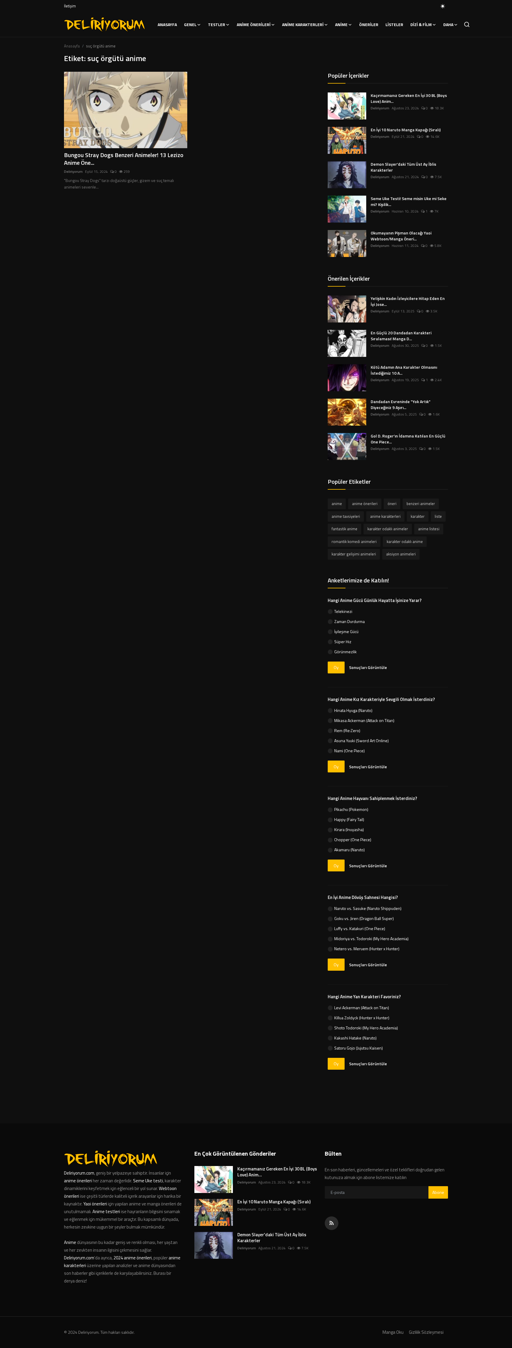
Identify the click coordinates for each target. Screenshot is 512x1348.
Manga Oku (393, 1332)
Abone (438, 1192)
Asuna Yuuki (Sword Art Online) (361, 740)
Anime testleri (106, 1211)
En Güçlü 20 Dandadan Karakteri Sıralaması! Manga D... (401, 336)
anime (337, 504)
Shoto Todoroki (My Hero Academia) (366, 1028)
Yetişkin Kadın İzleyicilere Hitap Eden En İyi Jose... (408, 301)
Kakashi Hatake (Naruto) (355, 1038)
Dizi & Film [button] (421, 24)
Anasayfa (167, 24)
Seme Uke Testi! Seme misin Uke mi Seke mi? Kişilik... (409, 201)
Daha (448, 24)
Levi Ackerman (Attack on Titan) (361, 1007)
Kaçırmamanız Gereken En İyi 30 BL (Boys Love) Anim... (409, 98)
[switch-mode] (442, 6)
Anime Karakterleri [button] (303, 24)
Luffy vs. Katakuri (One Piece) (359, 928)
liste (438, 516)
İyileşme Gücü (346, 631)
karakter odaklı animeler (387, 529)
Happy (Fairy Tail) (349, 819)
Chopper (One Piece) (352, 839)
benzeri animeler (421, 504)
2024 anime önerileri (132, 1257)
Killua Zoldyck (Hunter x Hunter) (361, 1018)
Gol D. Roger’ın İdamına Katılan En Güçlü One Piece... (408, 439)
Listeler (394, 24)
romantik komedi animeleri (354, 541)
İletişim (70, 6)
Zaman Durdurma (349, 621)
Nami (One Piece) (349, 751)
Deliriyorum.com (79, 1173)
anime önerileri (364, 504)
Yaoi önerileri (95, 1203)
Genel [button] (190, 24)
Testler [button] (216, 24)
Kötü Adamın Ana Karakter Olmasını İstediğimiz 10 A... (404, 370)
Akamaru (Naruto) (349, 850)
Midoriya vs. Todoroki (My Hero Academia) (371, 938)
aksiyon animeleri (401, 554)
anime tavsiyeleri (346, 516)
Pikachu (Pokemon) (351, 809)
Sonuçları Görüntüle (368, 667)
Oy (336, 667)
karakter (418, 516)
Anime (70, 1242)
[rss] (331, 1223)
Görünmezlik (345, 652)
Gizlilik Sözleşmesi (426, 1332)
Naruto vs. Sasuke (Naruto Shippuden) (367, 908)
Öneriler (368, 24)
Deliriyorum (73, 171)
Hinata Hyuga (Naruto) (353, 710)
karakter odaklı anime (405, 541)
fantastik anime (344, 529)
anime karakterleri (385, 516)
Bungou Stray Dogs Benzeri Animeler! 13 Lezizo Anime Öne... (123, 159)
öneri (392, 504)
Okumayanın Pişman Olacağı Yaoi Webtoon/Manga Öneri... (401, 236)
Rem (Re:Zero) (347, 730)
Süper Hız (342, 641)
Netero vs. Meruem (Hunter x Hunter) (366, 948)
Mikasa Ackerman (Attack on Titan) (364, 720)
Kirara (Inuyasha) (349, 829)
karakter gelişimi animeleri (354, 554)
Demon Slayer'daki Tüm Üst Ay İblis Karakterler (403, 167)
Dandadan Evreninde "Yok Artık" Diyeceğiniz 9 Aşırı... (401, 405)
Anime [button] (341, 24)
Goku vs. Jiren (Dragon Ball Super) (364, 918)
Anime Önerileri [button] (254, 24)
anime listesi (428, 529)
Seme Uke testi (148, 1180)
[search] (466, 24)
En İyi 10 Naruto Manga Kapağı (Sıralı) (406, 130)
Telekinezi (343, 611)
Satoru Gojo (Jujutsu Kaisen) (358, 1048)
